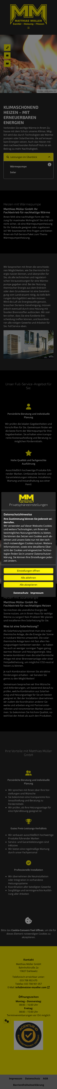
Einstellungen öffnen (28, 570)
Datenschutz (20, 592)
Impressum (37, 592)
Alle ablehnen (28, 577)
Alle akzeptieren (28, 584)
